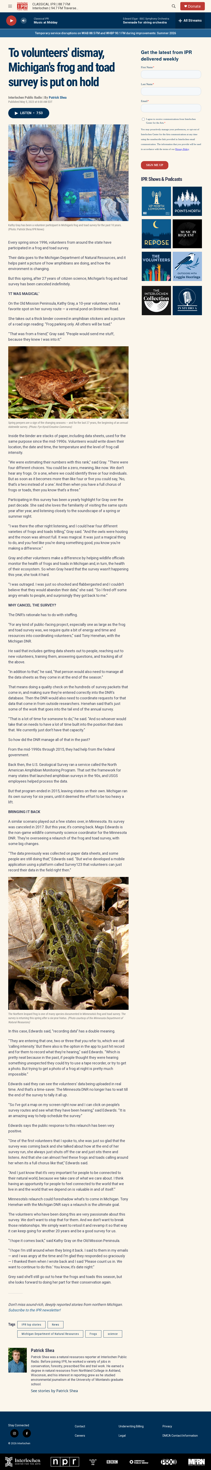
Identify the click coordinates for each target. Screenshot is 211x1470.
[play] (11, 20)
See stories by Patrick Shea (54, 1390)
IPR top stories (31, 1324)
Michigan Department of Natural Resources (50, 1333)
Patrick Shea (58, 97)
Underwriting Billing (131, 1426)
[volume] (23, 20)
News (55, 1324)
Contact (80, 1426)
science (113, 1333)
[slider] (30, 20)
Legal (122, 1435)
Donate (194, 6)
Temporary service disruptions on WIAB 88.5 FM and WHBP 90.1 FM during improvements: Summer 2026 (105, 33)
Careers (80, 1435)
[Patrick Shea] (17, 1360)
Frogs (93, 1333)
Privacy (167, 1426)
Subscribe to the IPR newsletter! (34, 1310)
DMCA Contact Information (180, 1435)
